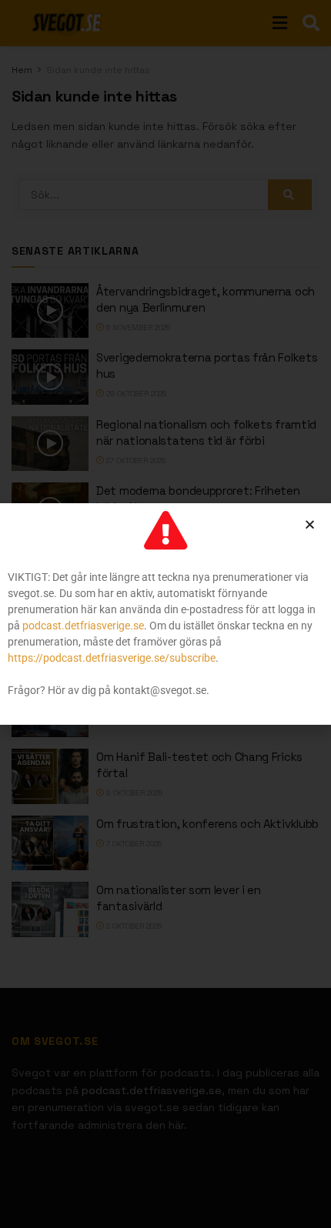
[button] (310, 524)
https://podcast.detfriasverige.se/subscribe (112, 658)
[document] (165, 614)
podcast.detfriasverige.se (83, 625)
